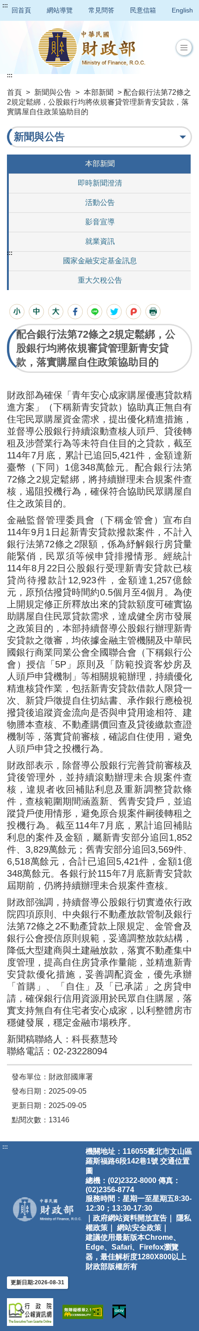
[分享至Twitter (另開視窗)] (114, 311)
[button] (183, 47)
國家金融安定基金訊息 (100, 261)
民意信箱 (143, 10)
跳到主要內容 (24, 5)
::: (5, 5)
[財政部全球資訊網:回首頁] (91, 47)
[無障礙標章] (82, 1312)
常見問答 (101, 10)
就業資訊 (100, 241)
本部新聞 (98, 92)
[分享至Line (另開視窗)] (94, 311)
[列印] (153, 311)
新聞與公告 (52, 92)
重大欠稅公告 (100, 280)
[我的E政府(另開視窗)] (119, 1312)
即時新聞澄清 (100, 183)
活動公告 (100, 202)
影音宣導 (100, 222)
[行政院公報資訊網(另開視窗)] (30, 1312)
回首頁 (21, 10)
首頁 (14, 92)
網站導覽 (60, 10)
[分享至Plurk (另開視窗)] (133, 311)
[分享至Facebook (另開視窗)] (75, 311)
